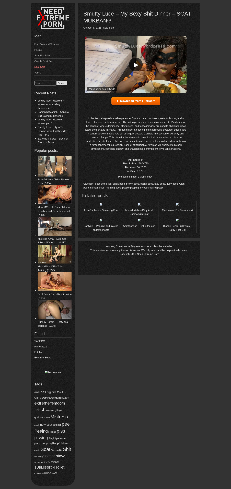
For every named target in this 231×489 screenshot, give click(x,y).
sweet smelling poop (151, 187)
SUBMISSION (44, 467)
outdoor (57, 424)
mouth (36, 425)
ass (43, 392)
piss (61, 431)
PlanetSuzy (40, 346)
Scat (45, 449)
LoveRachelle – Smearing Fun (101, 210)
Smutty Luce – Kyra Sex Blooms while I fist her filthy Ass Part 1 (53, 131)
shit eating (38, 457)
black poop (119, 183)
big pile (51, 392)
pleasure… (62, 438)
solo (47, 461)
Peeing (38, 49)
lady (48, 417)
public (37, 450)
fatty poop (159, 183)
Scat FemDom (42, 55)
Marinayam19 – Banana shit (177, 210)
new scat (46, 424)
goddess (39, 417)
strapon (55, 461)
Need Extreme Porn (148, 254)
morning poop (113, 187)
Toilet (59, 467)
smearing (38, 462)
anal (37, 392)
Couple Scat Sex (43, 61)
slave (60, 456)
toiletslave (39, 473)
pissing (41, 437)
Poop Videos (60, 443)
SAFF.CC (39, 341)
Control (61, 392)
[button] (136, 64)
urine (47, 473)
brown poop (132, 183)
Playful (52, 438)
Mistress (59, 416)
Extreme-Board (42, 357)
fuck (48, 411)
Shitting (49, 456)
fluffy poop (172, 183)
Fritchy (38, 352)
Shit (67, 449)
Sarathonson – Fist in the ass (139, 225)
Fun (52, 410)
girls (60, 410)
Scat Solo (39, 66)
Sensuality (56, 450)
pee (66, 424)
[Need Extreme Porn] (53, 28)
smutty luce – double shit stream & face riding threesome (51, 104)
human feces (97, 187)
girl (56, 410)
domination (62, 397)
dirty (37, 397)
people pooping (130, 187)
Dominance (48, 397)
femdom (57, 403)
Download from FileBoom (137, 101)
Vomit (37, 72)
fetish (39, 409)
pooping (47, 443)
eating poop (146, 183)
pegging (52, 432)
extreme (42, 403)
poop (37, 443)
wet (54, 473)
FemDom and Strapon (46, 44)
